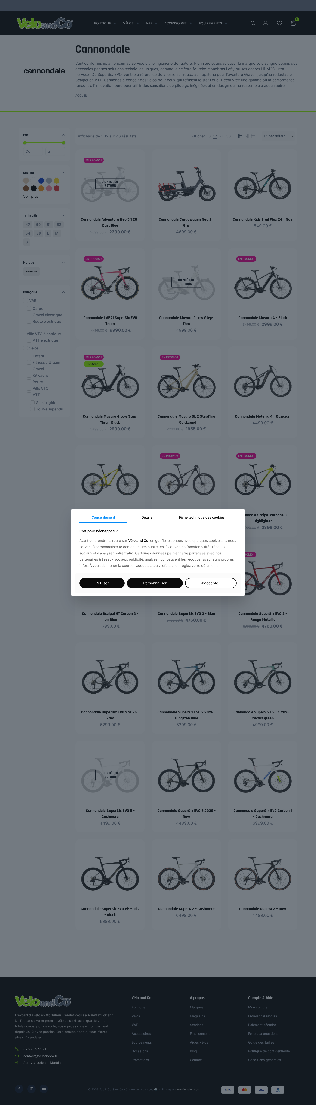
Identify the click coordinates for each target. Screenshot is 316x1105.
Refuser (102, 583)
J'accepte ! (210, 583)
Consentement (103, 517)
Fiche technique (202, 517)
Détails (147, 517)
